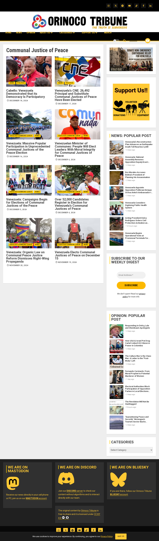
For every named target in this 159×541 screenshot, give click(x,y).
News (19, 32)
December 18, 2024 (18, 101)
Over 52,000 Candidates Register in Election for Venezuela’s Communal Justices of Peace (72, 204)
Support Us (88, 32)
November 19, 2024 (67, 262)
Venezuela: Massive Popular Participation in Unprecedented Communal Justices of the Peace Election (28, 148)
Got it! (121, 536)
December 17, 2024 (67, 104)
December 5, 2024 (18, 209)
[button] (124, 41)
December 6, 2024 (66, 160)
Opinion (31, 32)
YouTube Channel (142, 40)
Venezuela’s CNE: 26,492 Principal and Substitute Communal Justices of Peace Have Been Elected (76, 95)
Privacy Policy (106, 536)
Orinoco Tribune (89, 510)
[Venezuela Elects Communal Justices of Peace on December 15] (77, 233)
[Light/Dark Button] (116, 40)
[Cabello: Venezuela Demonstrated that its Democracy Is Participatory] (29, 71)
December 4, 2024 (66, 212)
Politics (21, 83)
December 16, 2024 (18, 156)
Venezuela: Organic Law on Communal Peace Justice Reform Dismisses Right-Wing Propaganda (27, 256)
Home (8, 32)
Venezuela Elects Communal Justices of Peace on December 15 (77, 255)
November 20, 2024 (18, 265)
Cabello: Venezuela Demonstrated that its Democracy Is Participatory (25, 94)
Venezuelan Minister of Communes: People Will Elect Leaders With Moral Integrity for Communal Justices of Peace (75, 149)
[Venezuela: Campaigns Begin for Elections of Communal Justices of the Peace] (29, 180)
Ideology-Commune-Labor (21, 135)
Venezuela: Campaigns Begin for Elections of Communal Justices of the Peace (26, 202)
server (75, 491)
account (36, 498)
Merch (107, 32)
